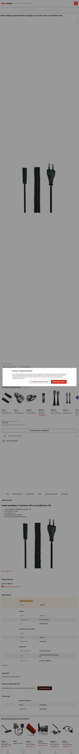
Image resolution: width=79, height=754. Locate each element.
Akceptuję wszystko (58, 382)
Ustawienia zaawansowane (39, 382)
